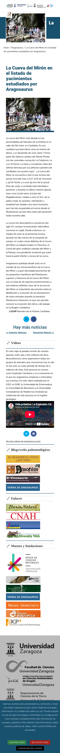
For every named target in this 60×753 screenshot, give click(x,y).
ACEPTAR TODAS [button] (17, 742)
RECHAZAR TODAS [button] (40, 742)
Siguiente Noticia (43, 332)
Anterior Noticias (16, 332)
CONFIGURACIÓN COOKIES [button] (30, 748)
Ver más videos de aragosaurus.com (23, 441)
